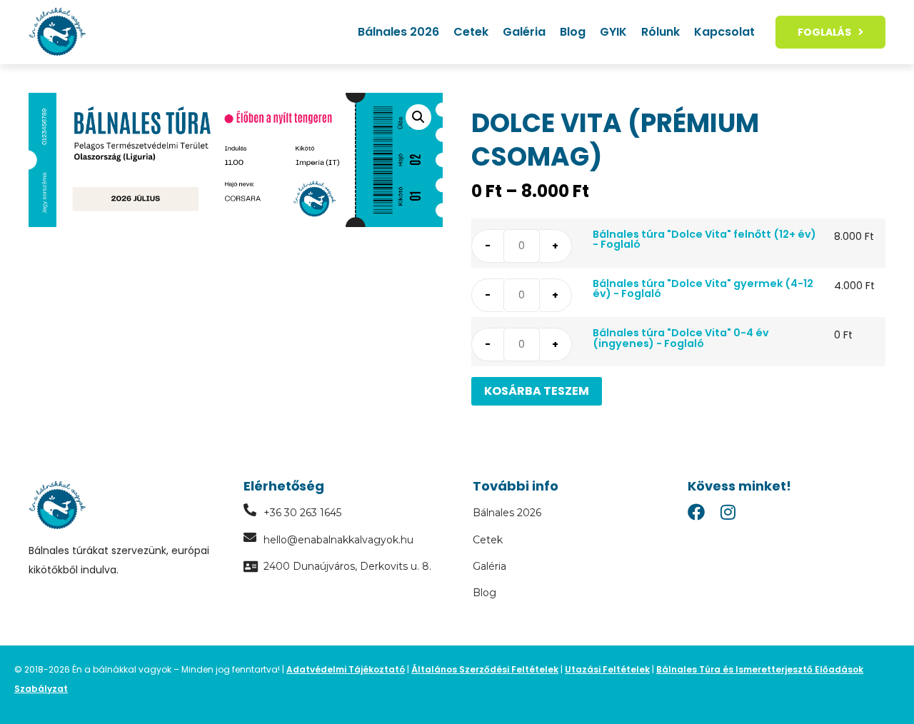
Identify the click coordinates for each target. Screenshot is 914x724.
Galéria (524, 32)
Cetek (470, 32)
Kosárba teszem (536, 391)
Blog (573, 32)
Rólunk (660, 32)
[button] (418, 117)
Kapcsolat (724, 32)
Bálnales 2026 (398, 32)
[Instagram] (727, 512)
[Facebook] (696, 512)
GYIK (613, 32)
